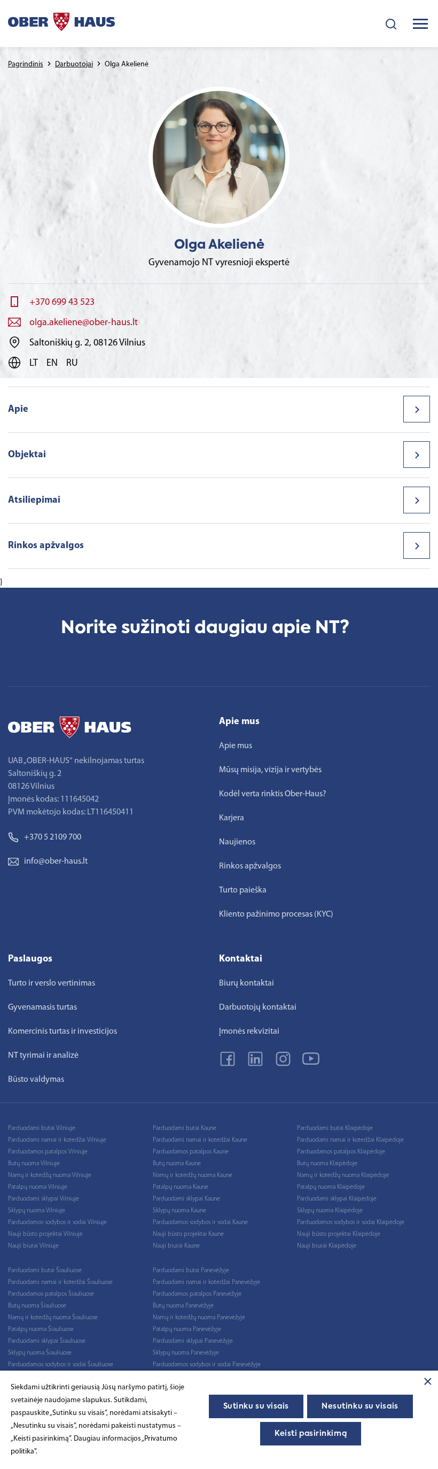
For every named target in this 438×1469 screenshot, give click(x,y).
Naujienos (237, 842)
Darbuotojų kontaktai (257, 1007)
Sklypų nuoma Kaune (179, 1210)
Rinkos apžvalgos (46, 546)
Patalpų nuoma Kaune (180, 1187)
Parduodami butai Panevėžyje (191, 1270)
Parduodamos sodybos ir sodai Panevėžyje (207, 1365)
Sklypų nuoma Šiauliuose (40, 1353)
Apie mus (235, 746)
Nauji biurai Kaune (176, 1246)
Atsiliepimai (34, 500)
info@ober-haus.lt (56, 861)
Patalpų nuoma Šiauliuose (41, 1329)
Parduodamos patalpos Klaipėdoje (341, 1152)
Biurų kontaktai (246, 983)
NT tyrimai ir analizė (43, 1055)
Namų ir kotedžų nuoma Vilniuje (49, 1175)
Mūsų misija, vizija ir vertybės (270, 770)
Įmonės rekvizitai (249, 1031)
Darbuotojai (74, 64)
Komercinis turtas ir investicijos (62, 1031)
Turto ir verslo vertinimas (51, 983)
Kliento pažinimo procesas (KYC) (276, 914)
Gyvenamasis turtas (42, 1007)
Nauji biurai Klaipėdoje (326, 1246)
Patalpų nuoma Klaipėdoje (331, 1187)
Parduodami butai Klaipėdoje (335, 1128)
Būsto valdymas (36, 1079)
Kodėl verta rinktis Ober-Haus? (272, 794)
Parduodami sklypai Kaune (186, 1199)
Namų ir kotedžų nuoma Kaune (192, 1175)
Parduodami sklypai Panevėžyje (193, 1341)
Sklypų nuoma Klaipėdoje (330, 1210)
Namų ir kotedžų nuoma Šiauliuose (53, 1317)
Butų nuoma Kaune (177, 1163)
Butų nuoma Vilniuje (34, 1163)
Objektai (27, 455)
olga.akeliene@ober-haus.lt (83, 323)
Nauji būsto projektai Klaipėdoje (338, 1234)
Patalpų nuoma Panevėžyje (187, 1329)
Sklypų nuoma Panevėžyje (186, 1353)
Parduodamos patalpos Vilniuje (48, 1152)
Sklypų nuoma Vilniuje (36, 1210)
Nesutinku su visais (360, 1406)
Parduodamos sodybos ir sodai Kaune (200, 1222)
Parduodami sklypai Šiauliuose (46, 1341)
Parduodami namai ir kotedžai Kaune (200, 1140)
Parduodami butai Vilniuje (41, 1128)
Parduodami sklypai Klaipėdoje (337, 1199)
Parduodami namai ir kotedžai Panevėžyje (206, 1282)
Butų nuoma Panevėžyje (183, 1306)
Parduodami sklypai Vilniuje (43, 1199)
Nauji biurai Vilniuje (33, 1246)
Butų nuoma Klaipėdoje (327, 1163)
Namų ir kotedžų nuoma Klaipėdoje (343, 1175)
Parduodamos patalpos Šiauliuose (51, 1294)
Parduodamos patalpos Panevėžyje (197, 1294)
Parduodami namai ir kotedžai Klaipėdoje (350, 1140)
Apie (18, 409)
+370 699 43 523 (62, 302)
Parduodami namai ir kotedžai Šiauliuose (60, 1282)
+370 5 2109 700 (52, 837)
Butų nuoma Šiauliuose (37, 1306)
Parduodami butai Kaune (184, 1128)
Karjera (231, 818)
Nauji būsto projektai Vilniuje (45, 1234)
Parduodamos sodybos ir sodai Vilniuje (57, 1222)
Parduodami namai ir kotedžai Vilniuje (57, 1140)
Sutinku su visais (256, 1406)
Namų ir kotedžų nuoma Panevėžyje (199, 1317)
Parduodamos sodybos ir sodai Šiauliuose (60, 1365)
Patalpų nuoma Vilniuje (37, 1187)
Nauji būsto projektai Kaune (188, 1234)
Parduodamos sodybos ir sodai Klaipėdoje (350, 1222)
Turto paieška (243, 890)
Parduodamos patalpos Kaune (191, 1152)
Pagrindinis (25, 64)
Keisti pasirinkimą (311, 1433)
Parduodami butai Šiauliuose (45, 1270)
